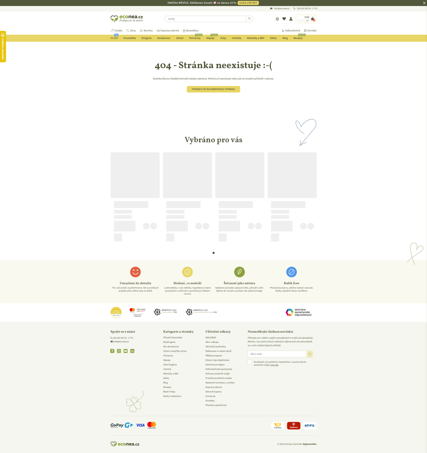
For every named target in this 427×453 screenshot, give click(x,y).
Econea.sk (210, 396)
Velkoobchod (292, 30)
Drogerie (146, 38)
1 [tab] (213, 253)
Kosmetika (130, 38)
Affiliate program (213, 355)
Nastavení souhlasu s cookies (220, 382)
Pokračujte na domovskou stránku (213, 89)
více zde (274, 365)
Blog (285, 38)
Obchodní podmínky (215, 346)
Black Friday (169, 391)
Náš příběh (210, 337)
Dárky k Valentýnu (172, 396)
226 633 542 (303, 8)
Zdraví (179, 38)
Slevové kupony (213, 391)
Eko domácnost (171, 346)
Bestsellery (192, 30)
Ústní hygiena (170, 364)
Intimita (236, 38)
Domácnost (163, 38)
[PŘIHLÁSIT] (309, 354)
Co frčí (114, 37)
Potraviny (195, 37)
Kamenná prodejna (215, 364)
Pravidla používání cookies (218, 378)
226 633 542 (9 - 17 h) (123, 338)
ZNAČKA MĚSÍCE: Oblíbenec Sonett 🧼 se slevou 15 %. (212, 3)
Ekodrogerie (169, 342)
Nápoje (211, 37)
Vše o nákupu (212, 342)
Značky (118, 30)
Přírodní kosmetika (172, 337)
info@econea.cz (282, 8)
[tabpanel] (135, 198)
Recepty (299, 37)
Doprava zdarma (169, 30)
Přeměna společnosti (216, 405)
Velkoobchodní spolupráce (218, 369)
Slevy (133, 30)
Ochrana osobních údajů (217, 373)
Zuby (223, 38)
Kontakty (210, 400)
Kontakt (312, 30)
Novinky (148, 30)
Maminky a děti (255, 38)
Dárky (273, 38)
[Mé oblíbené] (284, 19)
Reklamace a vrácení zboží (218, 351)
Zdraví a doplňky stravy (175, 351)
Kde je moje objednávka (217, 360)
